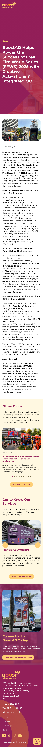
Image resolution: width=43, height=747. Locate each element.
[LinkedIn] (4, 736)
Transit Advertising (15, 549)
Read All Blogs (21, 484)
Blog (4, 730)
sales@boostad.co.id (11, 712)
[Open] (38, 5)
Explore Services (21, 576)
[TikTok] (9, 736)
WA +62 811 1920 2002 (12, 708)
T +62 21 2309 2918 (10, 704)
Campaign (7, 726)
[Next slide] (38, 545)
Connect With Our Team (18, 657)
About (5, 717)
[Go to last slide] (5, 545)
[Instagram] (14, 736)
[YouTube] (20, 736)
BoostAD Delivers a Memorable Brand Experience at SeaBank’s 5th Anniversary (20, 458)
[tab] (12, 476)
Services (6, 721)
